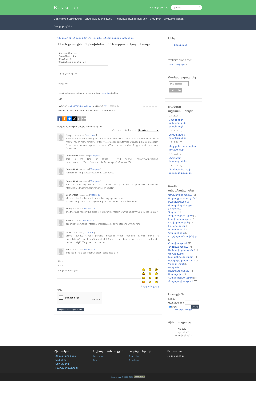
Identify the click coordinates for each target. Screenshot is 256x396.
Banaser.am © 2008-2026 (122, 377)
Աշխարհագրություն (180, 194)
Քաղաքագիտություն (180, 281)
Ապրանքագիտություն (181, 198)
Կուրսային (95, 37)
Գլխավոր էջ (64, 37)
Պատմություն (176, 263)
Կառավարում (176, 229)
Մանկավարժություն (180, 250)
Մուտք (164, 7)
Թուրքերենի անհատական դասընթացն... (177, 123)
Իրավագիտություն (179, 219)
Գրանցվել (154, 7)
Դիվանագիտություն (180, 215)
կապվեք (105, 93)
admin (106, 106)
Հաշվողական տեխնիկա (119, 37)
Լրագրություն (176, 225)
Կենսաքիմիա (176, 232)
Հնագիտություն (178, 243)
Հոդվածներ (80, 37)
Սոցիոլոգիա (175, 274)
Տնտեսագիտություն (180, 277)
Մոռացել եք (179, 310)
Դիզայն (172, 212)
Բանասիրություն (178, 201)
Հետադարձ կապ (65, 355)
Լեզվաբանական (178, 222)
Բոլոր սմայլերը (150, 286)
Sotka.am (135, 359)
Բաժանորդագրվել (66, 367)
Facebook (98, 355)
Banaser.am (66, 7)
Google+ (97, 359)
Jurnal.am (135, 355)
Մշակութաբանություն (181, 260)
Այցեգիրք (61, 359)
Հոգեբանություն (178, 246)
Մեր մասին (62, 363)
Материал (91, 135)
